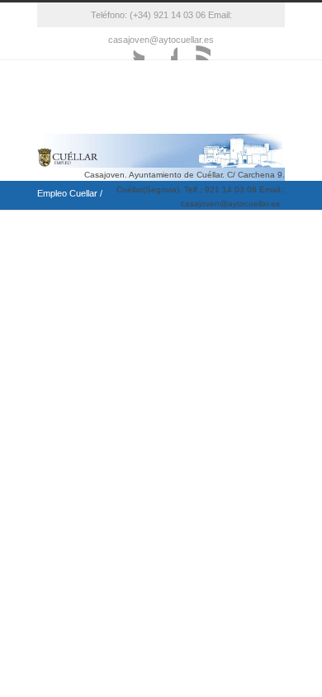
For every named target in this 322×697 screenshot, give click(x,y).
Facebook (161, 43)
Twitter (127, 43)
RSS (194, 43)
